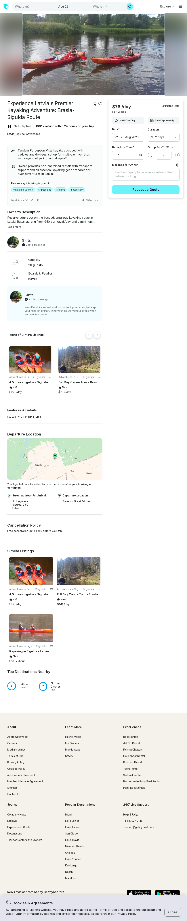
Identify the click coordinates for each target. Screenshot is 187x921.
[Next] (97, 335)
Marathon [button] (71, 878)
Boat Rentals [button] (130, 736)
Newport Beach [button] (74, 846)
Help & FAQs (130, 814)
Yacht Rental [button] (130, 768)
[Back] (89, 335)
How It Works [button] (73, 736)
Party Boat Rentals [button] (134, 787)
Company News (16, 814)
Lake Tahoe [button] (72, 827)
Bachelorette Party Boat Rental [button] (141, 781)
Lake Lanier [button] (72, 820)
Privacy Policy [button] (126, 914)
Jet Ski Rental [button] (131, 743)
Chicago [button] (70, 852)
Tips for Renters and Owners (24, 839)
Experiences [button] (132, 727)
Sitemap (12, 787)
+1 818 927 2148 (133, 820)
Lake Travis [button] (72, 839)
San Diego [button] (71, 833)
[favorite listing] (100, 103)
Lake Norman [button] (73, 859)
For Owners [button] (72, 743)
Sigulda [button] (20, 133)
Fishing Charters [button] (133, 749)
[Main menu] (180, 6)
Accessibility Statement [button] (21, 775)
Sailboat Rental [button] (132, 775)
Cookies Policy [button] (16, 768)
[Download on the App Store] (139, 894)
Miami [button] (68, 814)
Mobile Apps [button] (72, 749)
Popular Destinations (80, 804)
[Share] (94, 103)
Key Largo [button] (71, 865)
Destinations (14, 833)
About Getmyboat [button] (17, 736)
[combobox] (34, 6)
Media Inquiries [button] (16, 749)
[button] (30, 359)
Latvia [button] (10, 133)
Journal (12, 804)
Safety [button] (69, 755)
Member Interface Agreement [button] (25, 781)
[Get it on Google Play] (167, 894)
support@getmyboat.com (138, 827)
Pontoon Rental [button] (132, 762)
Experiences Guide (18, 827)
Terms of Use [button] (107, 910)
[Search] (130, 6)
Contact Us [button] (13, 794)
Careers (12, 743)
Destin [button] (69, 871)
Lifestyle (12, 820)
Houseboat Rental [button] (134, 755)
